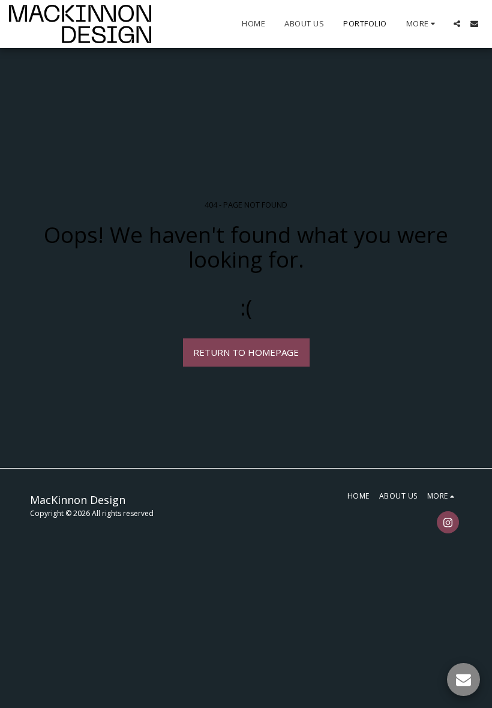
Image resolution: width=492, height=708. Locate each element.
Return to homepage (246, 352)
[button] (457, 24)
